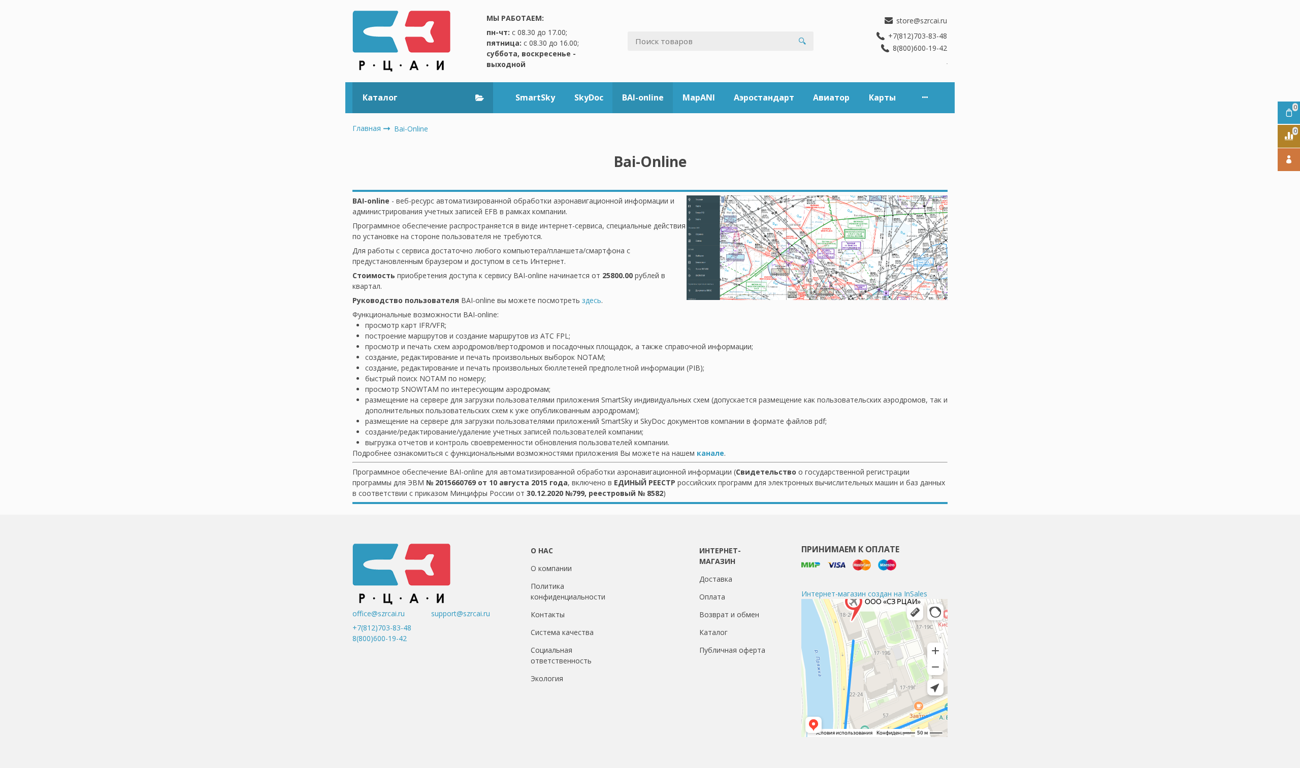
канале (710, 453)
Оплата (712, 597)
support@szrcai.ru (460, 613)
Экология (547, 678)
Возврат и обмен (729, 614)
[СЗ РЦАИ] (401, 41)
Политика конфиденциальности (568, 591)
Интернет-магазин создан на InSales (864, 593)
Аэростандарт (764, 97)
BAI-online (643, 97)
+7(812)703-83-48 (381, 627)
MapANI (698, 97)
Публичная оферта (732, 650)
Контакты (548, 614)
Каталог (713, 632)
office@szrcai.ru (390, 613)
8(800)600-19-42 (379, 638)
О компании (551, 568)
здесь (591, 300)
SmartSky (535, 97)
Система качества (562, 632)
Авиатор (831, 97)
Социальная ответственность (561, 655)
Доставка (715, 579)
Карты (882, 97)
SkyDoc (588, 97)
